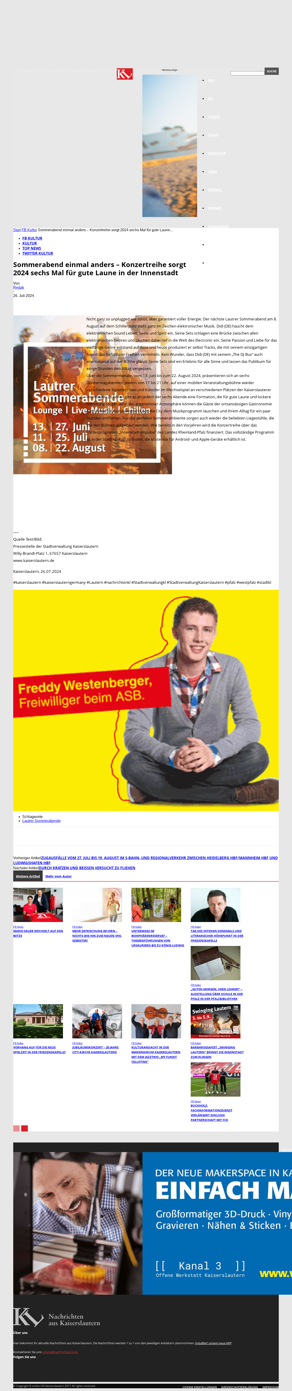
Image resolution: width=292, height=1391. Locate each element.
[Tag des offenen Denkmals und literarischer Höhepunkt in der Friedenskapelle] (215, 921)
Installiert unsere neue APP (213, 1343)
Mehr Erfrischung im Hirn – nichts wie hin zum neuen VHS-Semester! (97, 936)
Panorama (217, 263)
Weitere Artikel (28, 876)
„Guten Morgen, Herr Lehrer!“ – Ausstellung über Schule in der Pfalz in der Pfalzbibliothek (217, 994)
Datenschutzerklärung (90, 71)
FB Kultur (29, 230)
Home (26, 71)
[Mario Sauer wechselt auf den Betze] (38, 921)
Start (17, 230)
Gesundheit (218, 226)
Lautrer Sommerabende (41, 821)
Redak (18, 287)
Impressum (58, 71)
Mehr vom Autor (58, 876)
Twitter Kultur (37, 253)
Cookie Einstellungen (199, 1387)
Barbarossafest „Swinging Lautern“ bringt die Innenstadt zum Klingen (217, 1052)
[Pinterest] (53, 302)
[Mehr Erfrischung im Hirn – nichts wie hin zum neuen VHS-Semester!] (97, 921)
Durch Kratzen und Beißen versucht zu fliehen (87, 867)
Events (40, 71)
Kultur (213, 244)
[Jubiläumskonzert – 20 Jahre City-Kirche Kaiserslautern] (97, 1037)
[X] (37, 302)
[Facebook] (20, 302)
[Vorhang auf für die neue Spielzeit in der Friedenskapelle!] (38, 1037)
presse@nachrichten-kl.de (60, 1352)
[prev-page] (16, 1128)
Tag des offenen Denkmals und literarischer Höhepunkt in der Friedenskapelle (217, 936)
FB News (18, 926)
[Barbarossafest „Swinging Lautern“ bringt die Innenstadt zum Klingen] (215, 1037)
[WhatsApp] (70, 302)
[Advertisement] (146, 513)
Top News (31, 248)
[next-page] (24, 1128)
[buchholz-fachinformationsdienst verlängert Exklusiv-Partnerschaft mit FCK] (215, 1095)
